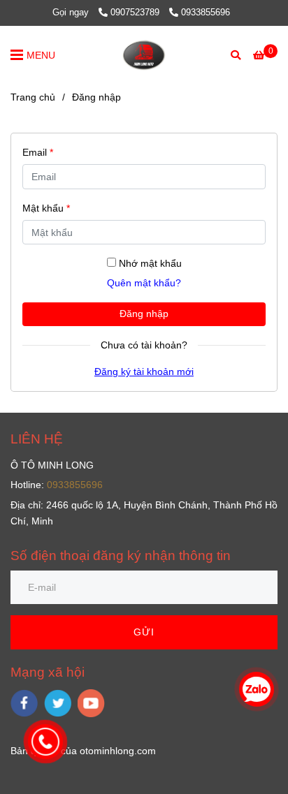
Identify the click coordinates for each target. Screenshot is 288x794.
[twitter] (57, 703)
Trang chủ (32, 97)
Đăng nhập (144, 313)
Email (37, 152)
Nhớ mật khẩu (150, 263)
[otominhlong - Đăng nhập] (144, 54)
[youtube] (91, 703)
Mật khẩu (46, 208)
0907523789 (136, 12)
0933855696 (205, 12)
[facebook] (24, 703)
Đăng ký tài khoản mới (144, 371)
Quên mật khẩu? (144, 282)
